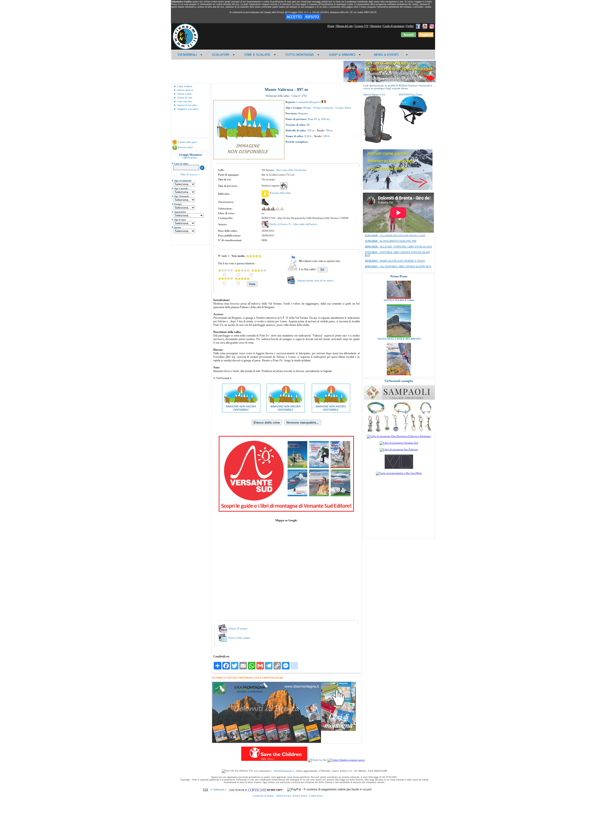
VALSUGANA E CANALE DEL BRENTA (398, 311)
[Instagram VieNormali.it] (431, 26)
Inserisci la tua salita (187, 105)
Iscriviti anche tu (185, 90)
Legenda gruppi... (190, 157)
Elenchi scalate (184, 94)
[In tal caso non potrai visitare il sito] (312, 18)
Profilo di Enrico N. (280, 224)
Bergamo (315, 102)
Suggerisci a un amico (187, 109)
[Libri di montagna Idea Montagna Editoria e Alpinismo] (399, 436)
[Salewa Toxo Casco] (413, 123)
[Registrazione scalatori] (425, 36)
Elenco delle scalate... (240, 637)
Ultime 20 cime (184, 97)
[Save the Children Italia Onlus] (274, 759)
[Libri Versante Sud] (286, 510)
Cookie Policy (316, 795)
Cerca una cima (184, 101)
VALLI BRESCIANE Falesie (399, 350)
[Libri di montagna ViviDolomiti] (399, 467)
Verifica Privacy (283, 795)
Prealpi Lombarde (323, 107)
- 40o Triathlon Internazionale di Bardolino (395, 246)
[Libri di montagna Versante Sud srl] (398, 442)
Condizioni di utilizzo (263, 795)
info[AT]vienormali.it (284, 771)
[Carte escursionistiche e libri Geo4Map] (399, 473)
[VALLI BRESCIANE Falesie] (399, 348)
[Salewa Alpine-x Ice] (377, 142)
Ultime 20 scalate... (238, 628)
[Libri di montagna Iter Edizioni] (399, 449)
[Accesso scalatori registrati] (408, 36)
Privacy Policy (300, 795)
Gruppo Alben (343, 107)
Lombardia (302, 102)
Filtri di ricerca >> (190, 174)
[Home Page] (185, 48)
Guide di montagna (393, 26)
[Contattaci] (205, 789)
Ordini (410, 26)
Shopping (375, 26)
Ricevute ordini (185, 147)
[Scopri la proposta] (397, 188)
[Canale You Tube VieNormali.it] (425, 26)
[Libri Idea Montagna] (266, 742)
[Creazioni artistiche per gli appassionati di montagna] (399, 431)
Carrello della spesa (187, 142)
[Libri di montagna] (338, 730)
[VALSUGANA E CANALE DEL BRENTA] (399, 309)
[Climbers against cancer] (346, 759)
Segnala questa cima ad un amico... (316, 280)
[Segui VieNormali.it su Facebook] (418, 26)
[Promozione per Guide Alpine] (389, 81)
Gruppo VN (361, 26)
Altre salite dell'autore (305, 224)
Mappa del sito (344, 26)
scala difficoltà (281, 192)
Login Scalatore (184, 86)
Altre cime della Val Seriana (291, 169)
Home (330, 26)
